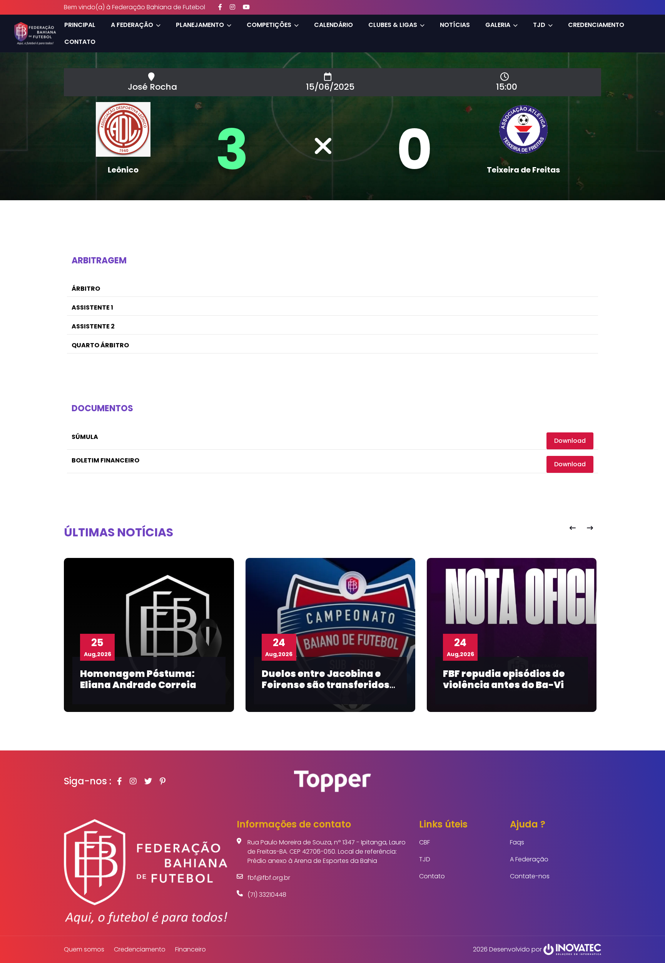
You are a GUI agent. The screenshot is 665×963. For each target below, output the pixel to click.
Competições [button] (269, 24)
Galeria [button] (497, 24)
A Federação (529, 859)
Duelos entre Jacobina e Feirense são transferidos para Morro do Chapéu (325, 684)
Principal (79, 24)
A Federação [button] (132, 24)
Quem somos (84, 949)
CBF (424, 842)
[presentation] (572, 528)
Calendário (333, 24)
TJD (424, 859)
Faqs (517, 842)
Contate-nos (530, 876)
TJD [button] (539, 24)
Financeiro (190, 949)
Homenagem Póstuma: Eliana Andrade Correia (138, 679)
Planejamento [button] (200, 24)
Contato (79, 41)
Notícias (455, 24)
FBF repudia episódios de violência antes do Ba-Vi (504, 679)
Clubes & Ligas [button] (392, 24)
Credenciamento (596, 24)
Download (570, 440)
